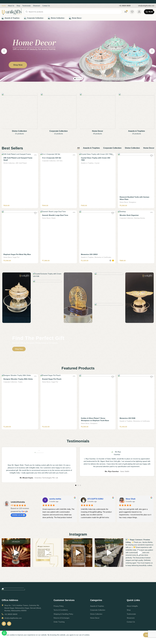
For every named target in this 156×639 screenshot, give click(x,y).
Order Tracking (59, 622)
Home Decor (124, 202)
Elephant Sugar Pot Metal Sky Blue (17, 254)
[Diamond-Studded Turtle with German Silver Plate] (136, 173)
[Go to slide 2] (77, 78)
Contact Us (131, 622)
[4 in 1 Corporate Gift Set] (58, 154)
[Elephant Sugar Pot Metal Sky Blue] (20, 231)
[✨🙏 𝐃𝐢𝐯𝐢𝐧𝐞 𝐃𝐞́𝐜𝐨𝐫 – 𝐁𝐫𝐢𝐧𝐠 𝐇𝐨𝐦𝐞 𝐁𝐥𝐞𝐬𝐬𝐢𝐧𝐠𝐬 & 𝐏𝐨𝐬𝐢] (16, 552)
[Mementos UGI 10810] (97, 231)
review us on (17, 515)
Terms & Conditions (61, 610)
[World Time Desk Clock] (136, 395)
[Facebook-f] (4, 624)
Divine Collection (9, 163)
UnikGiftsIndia (18, 502)
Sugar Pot (16, 257)
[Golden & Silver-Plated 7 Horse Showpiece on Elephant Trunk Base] (58, 395)
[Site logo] (12, 12)
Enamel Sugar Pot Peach (13, 379)
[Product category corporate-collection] (58, 114)
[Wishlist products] (132, 11)
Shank (53, 218)
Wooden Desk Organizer (129, 215)
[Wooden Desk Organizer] (136, 211)
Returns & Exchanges (61, 618)
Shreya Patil (93, 499)
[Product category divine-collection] (19, 114)
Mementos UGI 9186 (89, 418)
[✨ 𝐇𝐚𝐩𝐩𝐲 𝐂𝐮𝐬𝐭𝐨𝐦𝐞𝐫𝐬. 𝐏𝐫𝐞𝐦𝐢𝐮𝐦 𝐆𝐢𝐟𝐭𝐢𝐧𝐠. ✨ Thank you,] (47, 552)
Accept (147, 635)
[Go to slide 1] (75, 78)
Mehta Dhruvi (132, 499)
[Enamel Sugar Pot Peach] (20, 375)
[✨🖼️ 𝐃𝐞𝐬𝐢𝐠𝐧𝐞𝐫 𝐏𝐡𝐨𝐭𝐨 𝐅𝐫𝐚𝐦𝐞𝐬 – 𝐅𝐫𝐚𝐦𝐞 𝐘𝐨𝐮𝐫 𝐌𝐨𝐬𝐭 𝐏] (78, 552)
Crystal (97, 163)
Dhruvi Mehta (55, 499)
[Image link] (13, 591)
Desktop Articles (139, 218)
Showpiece (132, 202)
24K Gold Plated (21, 163)
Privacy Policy (59, 606)
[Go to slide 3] (79, 78)
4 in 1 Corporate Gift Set (51, 158)
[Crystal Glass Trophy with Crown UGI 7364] (97, 154)
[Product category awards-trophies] (136, 114)
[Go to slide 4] (81, 78)
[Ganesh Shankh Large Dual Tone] (58, 211)
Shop (129, 610)
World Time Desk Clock (129, 418)
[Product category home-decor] (97, 114)
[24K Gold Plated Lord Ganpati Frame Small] (20, 154)
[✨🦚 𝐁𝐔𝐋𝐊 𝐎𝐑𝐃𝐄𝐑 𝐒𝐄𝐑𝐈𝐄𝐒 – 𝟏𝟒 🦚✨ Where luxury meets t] (109, 552)
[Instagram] (9, 624)
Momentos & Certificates (103, 257)
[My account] (139, 11)
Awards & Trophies (87, 163)
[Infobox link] (123, 6)
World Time (138, 421)
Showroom (131, 618)
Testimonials (131, 614)
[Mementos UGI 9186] (97, 395)
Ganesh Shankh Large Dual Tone (55, 215)
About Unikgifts (132, 606)
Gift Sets (60, 161)
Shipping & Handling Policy (63, 614)
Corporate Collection (49, 161)
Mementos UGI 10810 (89, 254)
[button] (4, 51)
